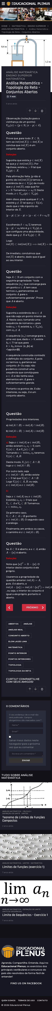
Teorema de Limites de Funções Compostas (23, 819)
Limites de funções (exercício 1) (23, 867)
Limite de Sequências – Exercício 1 (25, 915)
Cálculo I (27, 811)
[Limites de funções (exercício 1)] (26, 847)
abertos (13, 624)
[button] (3, 3)
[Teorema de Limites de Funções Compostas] (26, 795)
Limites (25, 813)
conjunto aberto (18, 635)
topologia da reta (19, 671)
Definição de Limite (11, 813)
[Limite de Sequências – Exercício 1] (26, 893)
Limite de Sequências (12, 911)
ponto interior (17, 653)
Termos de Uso (26, 1000)
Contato (42, 1000)
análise (28, 624)
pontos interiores (19, 659)
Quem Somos (8, 1000)
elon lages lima (17, 641)
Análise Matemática (22, 72)
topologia (14, 665)
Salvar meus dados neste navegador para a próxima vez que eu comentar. (24, 744)
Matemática (15, 78)
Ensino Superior (19, 75)
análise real (15, 630)
